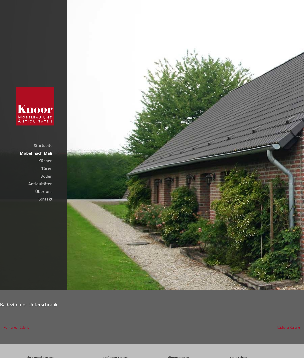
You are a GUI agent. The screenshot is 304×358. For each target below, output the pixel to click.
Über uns (44, 191)
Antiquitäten (40, 183)
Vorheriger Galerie (14, 327)
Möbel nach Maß (36, 153)
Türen (47, 168)
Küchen (45, 160)
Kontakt (45, 199)
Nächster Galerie (290, 327)
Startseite (43, 145)
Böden (46, 176)
